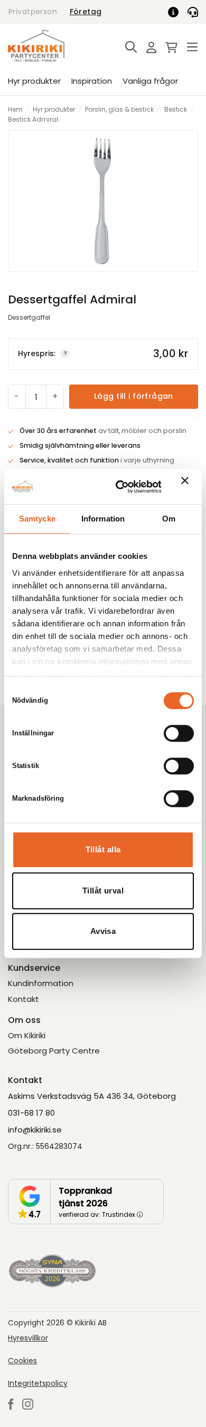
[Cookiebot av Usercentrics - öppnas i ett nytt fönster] (120, 487)
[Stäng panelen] (187, 487)
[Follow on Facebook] (10, 1405)
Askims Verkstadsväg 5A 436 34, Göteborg (92, 1095)
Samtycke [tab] (37, 518)
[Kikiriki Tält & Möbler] (48, 45)
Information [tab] (103, 518)
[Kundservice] (193, 12)
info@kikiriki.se (35, 1129)
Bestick (175, 109)
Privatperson (32, 11)
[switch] (179, 733)
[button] (128, 48)
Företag (86, 11)
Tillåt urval (103, 890)
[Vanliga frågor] (177, 12)
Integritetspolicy (38, 1383)
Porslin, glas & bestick (119, 109)
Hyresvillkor (28, 1338)
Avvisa (103, 931)
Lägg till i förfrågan (133, 396)
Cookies (22, 1360)
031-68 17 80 (31, 1112)
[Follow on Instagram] (27, 1405)
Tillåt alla (103, 849)
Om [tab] (168, 518)
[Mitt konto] (148, 48)
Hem (15, 109)
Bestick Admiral (33, 119)
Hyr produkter (34, 80)
